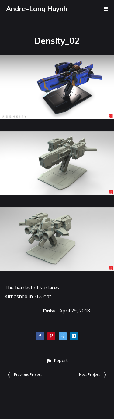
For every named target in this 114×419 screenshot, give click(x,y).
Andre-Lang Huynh (36, 8)
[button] (57, 360)
